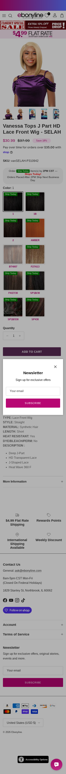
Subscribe (33, 403)
